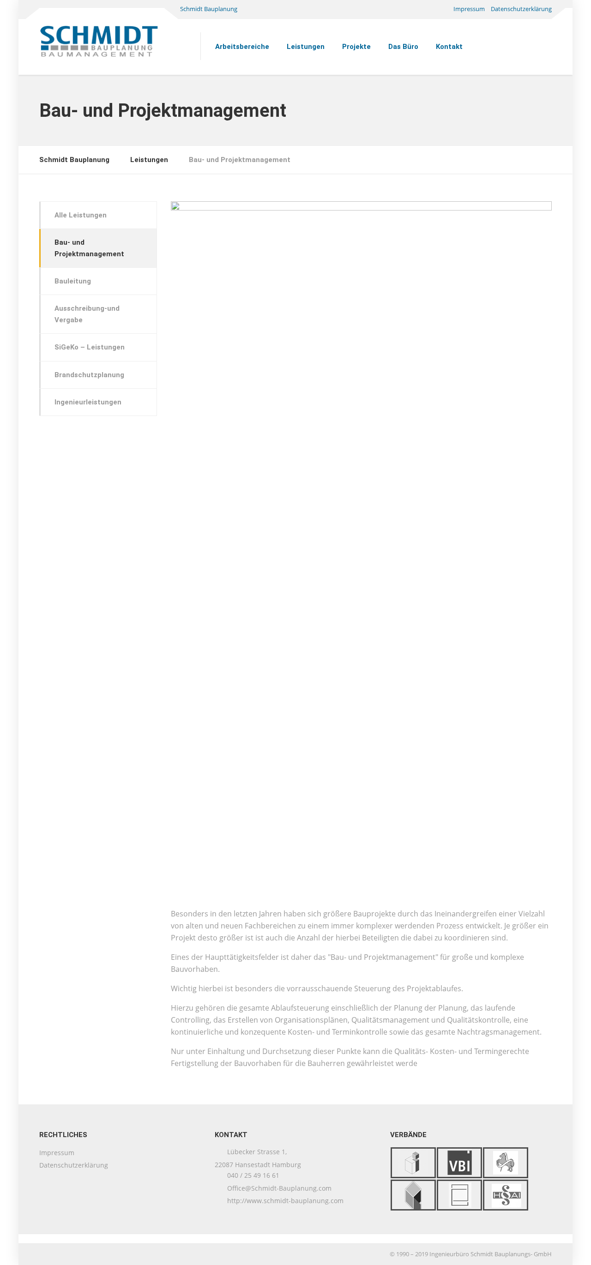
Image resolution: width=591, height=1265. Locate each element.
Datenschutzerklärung (521, 9)
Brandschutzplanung (89, 375)
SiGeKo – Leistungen (89, 347)
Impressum (469, 9)
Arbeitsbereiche (242, 46)
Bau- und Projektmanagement (89, 248)
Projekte (356, 46)
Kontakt (449, 46)
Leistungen (306, 46)
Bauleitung (72, 281)
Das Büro (403, 46)
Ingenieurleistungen (87, 402)
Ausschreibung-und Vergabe (87, 314)
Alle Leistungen (80, 215)
